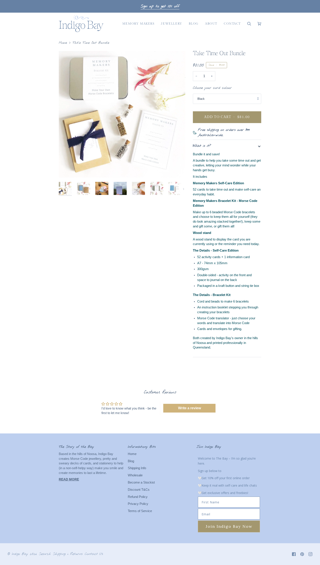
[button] (138, 24)
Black (201, 98)
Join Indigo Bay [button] (209, 447)
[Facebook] (294, 554)
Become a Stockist (141, 482)
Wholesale (135, 475)
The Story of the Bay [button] (76, 447)
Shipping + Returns (68, 554)
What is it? (202, 146)
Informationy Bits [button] (142, 447)
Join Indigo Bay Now (229, 526)
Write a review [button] (189, 408)
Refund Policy (138, 497)
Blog (131, 461)
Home (63, 43)
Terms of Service (140, 511)
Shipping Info (137, 468)
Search (45, 554)
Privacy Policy (138, 504)
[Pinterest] (302, 554)
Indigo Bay (20, 554)
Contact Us (94, 554)
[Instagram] (310, 554)
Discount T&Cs (139, 489)
